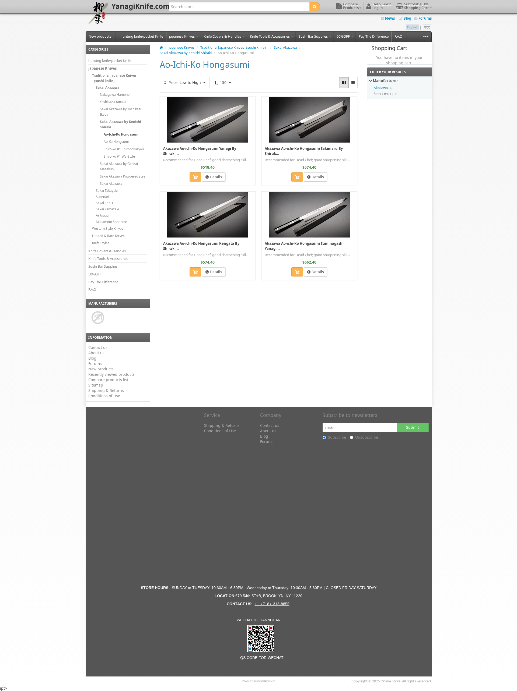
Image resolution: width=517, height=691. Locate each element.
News (389, 18)
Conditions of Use (104, 395)
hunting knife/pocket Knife (141, 36)
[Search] (314, 6)
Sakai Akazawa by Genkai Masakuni (119, 166)
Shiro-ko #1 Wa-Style (119, 156)
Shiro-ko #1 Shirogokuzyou (124, 149)
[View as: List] (353, 82)
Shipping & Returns (106, 390)
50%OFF (344, 36)
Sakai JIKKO (104, 203)
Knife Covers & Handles (223, 36)
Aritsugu (102, 215)
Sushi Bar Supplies (314, 36)
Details (215, 176)
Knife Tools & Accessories (270, 36)
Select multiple (385, 93)
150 (223, 82)
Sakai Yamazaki (107, 209)
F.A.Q (398, 36)
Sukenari (102, 196)
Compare (245, 100)
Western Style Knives (107, 228)
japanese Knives (182, 36)
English (412, 27)
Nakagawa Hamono (115, 94)
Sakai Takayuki (107, 190)
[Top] (161, 47)
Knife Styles (100, 243)
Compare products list (108, 379)
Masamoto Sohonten (111, 221)
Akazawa (381, 87)
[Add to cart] (195, 177)
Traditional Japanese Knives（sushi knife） (114, 78)
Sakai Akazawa (107, 87)
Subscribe (337, 437)
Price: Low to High (184, 82)
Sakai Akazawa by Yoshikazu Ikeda (121, 112)
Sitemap (95, 385)
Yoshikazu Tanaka (113, 102)
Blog (407, 18)
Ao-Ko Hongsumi (116, 141)
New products (100, 36)
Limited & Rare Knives (108, 235)
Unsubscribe (366, 437)
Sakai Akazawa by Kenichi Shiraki (120, 124)
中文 (427, 27)
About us (96, 352)
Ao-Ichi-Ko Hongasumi (121, 134)
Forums (425, 18)
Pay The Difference (374, 36)
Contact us (97, 347)
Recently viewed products (111, 374)
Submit (412, 427)
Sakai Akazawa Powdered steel (123, 176)
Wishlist (172, 100)
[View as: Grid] (344, 82)
